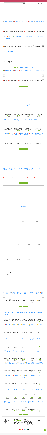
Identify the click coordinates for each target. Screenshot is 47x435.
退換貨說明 (5, 425)
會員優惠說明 (5, 421)
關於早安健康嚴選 (6, 420)
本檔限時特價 (16, 67)
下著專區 (26, 67)
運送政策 (5, 423)
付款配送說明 (5, 422)
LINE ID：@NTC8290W (17, 420)
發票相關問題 (5, 424)
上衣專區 (31, 67)
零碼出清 (21, 67)
